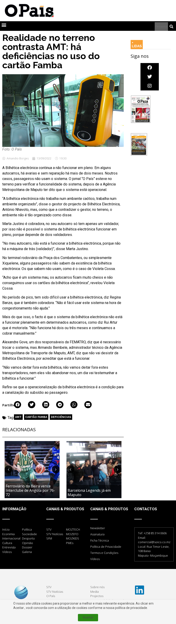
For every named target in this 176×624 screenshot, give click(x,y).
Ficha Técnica (99, 540)
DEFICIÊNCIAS (61, 417)
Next (56, 469)
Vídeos (95, 559)
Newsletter (97, 528)
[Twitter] (149, 76)
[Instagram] (149, 85)
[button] (4, 25)
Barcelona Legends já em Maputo (89, 492)
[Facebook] (149, 67)
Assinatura (97, 534)
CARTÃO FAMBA (36, 417)
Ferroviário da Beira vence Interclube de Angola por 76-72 (30, 490)
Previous (8, 469)
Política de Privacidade (105, 547)
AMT (18, 417)
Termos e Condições (104, 553)
